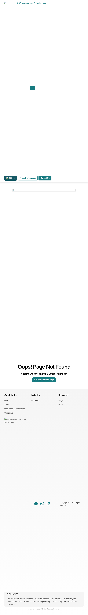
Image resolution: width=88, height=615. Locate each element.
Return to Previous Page (44, 380)
